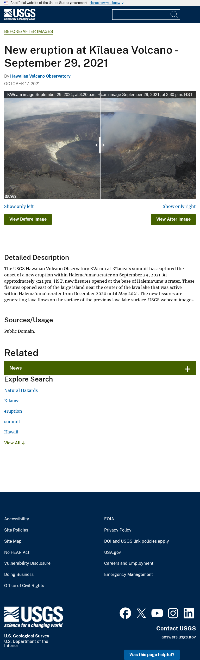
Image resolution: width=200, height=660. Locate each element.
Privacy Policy (118, 530)
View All (13, 442)
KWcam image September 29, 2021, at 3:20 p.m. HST (56, 94)
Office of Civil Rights (24, 585)
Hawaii (11, 431)
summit (12, 421)
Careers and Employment (128, 563)
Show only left (19, 206)
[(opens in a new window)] (125, 612)
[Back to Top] (181, 641)
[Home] (19, 19)
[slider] (100, 145)
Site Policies (16, 530)
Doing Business (19, 574)
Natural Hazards (21, 390)
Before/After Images (28, 31)
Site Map (13, 541)
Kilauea (12, 400)
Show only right (179, 206)
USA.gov (112, 552)
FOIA (109, 519)
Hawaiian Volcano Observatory (40, 76)
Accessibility (16, 519)
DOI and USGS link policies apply (136, 541)
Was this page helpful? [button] (151, 654)
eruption (13, 411)
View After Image (173, 219)
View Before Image (28, 219)
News (15, 368)
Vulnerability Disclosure (27, 563)
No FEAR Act (16, 552)
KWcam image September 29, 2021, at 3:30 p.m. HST (143, 94)
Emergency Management (128, 574)
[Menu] (190, 15)
